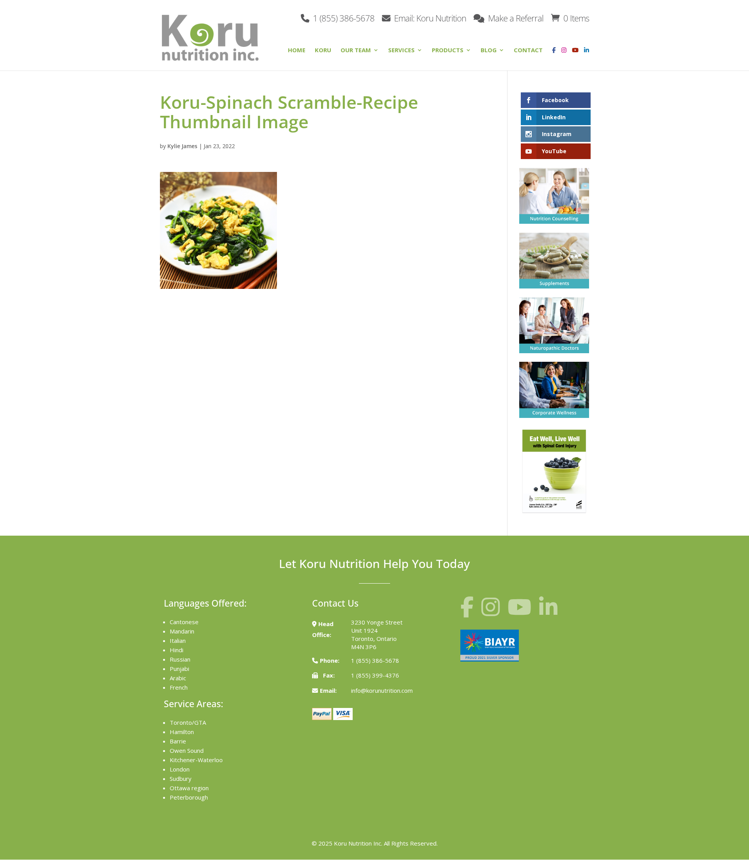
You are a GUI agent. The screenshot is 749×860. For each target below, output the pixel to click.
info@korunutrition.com (382, 690)
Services (401, 50)
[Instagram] (562, 56)
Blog (489, 50)
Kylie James (182, 146)
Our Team (356, 50)
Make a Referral (514, 17)
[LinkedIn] (586, 56)
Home (296, 50)
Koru (323, 50)
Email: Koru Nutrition (429, 17)
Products (447, 50)
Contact (528, 50)
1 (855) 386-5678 (342, 17)
